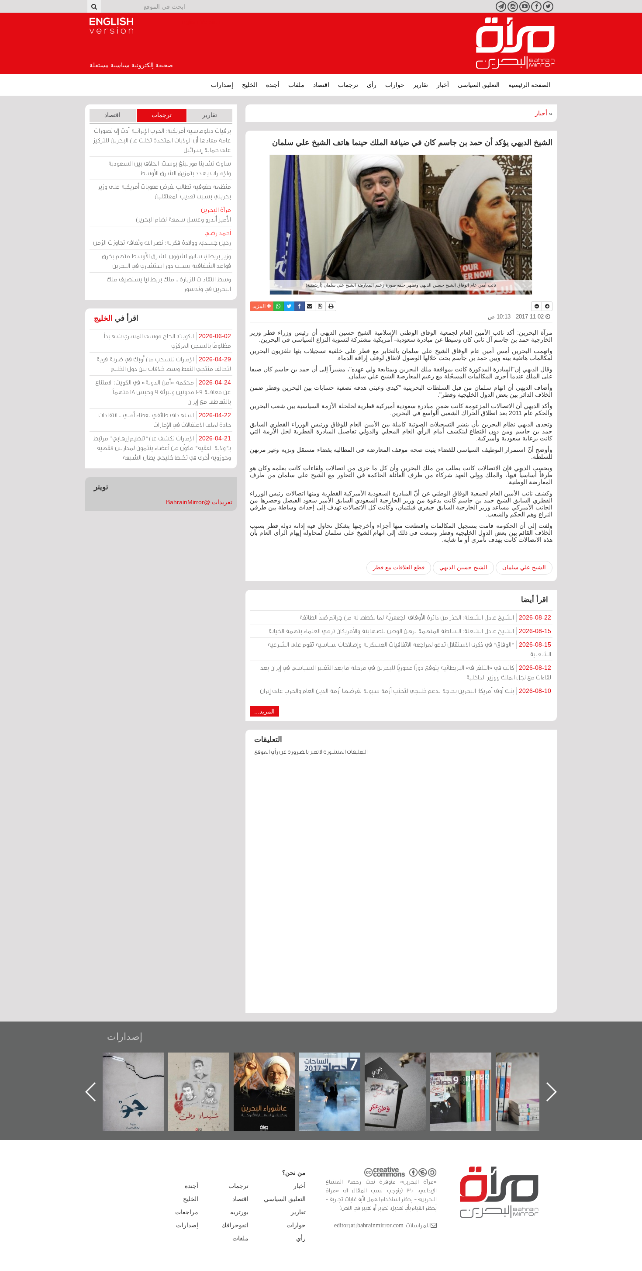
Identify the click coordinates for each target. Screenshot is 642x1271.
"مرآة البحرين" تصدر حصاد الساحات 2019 (535, 1072)
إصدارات (222, 84)
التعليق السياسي (479, 84)
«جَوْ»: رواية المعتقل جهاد (207, 1067)
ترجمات (348, 84)
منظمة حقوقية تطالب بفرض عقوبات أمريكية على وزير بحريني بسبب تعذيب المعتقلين (164, 191)
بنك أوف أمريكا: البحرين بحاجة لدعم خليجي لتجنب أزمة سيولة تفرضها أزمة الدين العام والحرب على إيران (405, 690)
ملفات (296, 84)
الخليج (249, 84)
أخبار (443, 84)
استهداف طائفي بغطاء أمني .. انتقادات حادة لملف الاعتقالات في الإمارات (164, 419)
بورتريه (239, 1212)
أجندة (273, 84)
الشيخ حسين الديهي (463, 567)
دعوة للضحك (142, 1062)
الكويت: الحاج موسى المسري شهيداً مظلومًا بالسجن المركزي (167, 340)
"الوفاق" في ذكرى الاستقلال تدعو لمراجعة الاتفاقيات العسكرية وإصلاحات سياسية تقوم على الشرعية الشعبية (409, 649)
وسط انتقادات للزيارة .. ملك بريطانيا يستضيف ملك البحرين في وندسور (169, 283)
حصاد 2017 (404, 1062)
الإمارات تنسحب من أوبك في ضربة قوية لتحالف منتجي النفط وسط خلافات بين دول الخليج (163, 363)
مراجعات (186, 1212)
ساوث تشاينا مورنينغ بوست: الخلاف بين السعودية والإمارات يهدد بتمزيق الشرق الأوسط (169, 168)
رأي (371, 84)
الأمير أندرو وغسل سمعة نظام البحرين (183, 214)
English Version (111, 26)
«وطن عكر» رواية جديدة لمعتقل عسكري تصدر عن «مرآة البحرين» (469, 1077)
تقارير (420, 84)
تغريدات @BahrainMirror (199, 502)
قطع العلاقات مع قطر (399, 567)
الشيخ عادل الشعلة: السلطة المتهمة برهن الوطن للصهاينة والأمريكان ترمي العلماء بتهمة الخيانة (409, 630)
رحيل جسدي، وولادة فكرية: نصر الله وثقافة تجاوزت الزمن (162, 237)
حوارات (394, 84)
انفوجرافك (235, 1225)
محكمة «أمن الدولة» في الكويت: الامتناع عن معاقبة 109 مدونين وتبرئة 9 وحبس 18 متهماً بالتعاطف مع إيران (163, 391)
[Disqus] (401, 888)
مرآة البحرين (515, 43)
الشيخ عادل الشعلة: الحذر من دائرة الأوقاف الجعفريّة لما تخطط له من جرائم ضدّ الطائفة (425, 617)
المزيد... (264, 711)
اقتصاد (321, 84)
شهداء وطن (273, 1062)
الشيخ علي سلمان (524, 567)
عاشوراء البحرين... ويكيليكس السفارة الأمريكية (338, 1072)
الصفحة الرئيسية (529, 84)
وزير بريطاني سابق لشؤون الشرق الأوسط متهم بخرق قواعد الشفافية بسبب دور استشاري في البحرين (166, 260)
